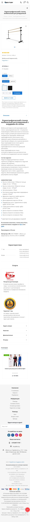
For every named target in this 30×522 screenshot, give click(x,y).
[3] (5, 52)
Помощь (15, 401)
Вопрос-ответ (15, 416)
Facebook (12, 435)
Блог (15, 414)
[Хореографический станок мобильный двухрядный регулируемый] (15, 34)
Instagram (16, 435)
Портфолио (15, 395)
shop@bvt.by (16, 446)
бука (21, 224)
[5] (8, 52)
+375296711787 (15, 443)
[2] (4, 52)
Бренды (15, 418)
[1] (3, 52)
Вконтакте (8, 435)
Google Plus (20, 435)
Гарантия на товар (15, 408)
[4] (7, 52)
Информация (15, 399)
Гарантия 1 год (8, 311)
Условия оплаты (15, 403)
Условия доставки (15, 406)
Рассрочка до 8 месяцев (11, 281)
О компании (15, 390)
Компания (15, 388)
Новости (15, 393)
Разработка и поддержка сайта (16, 462)
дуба (2, 226)
